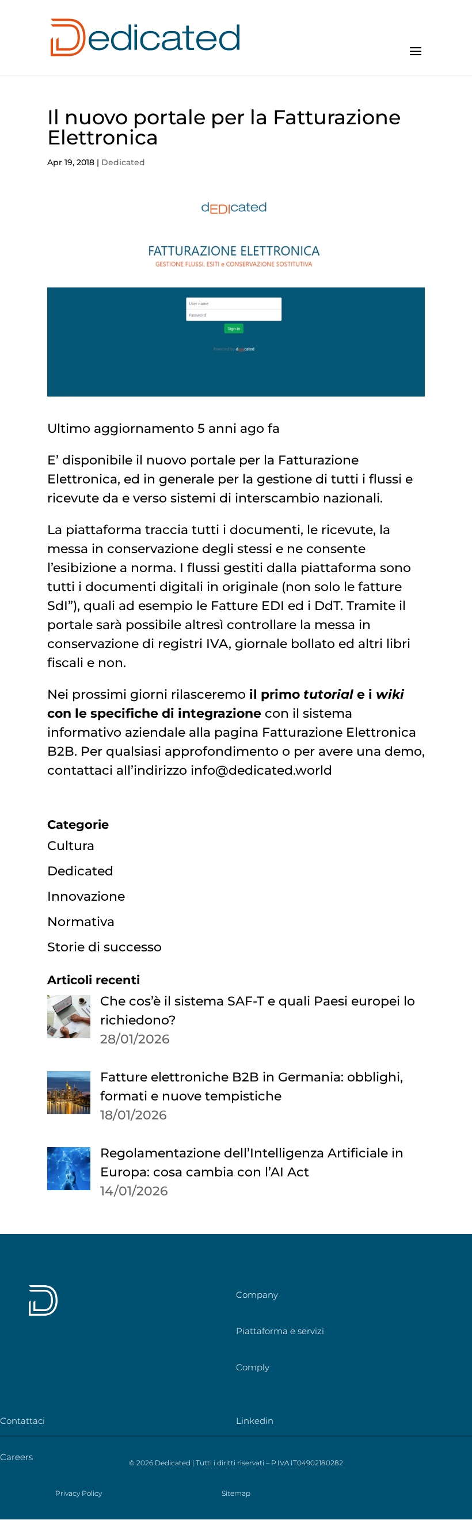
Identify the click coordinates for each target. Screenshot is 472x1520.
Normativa (81, 921)
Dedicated (123, 162)
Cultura (70, 846)
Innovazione (86, 896)
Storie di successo (104, 947)
